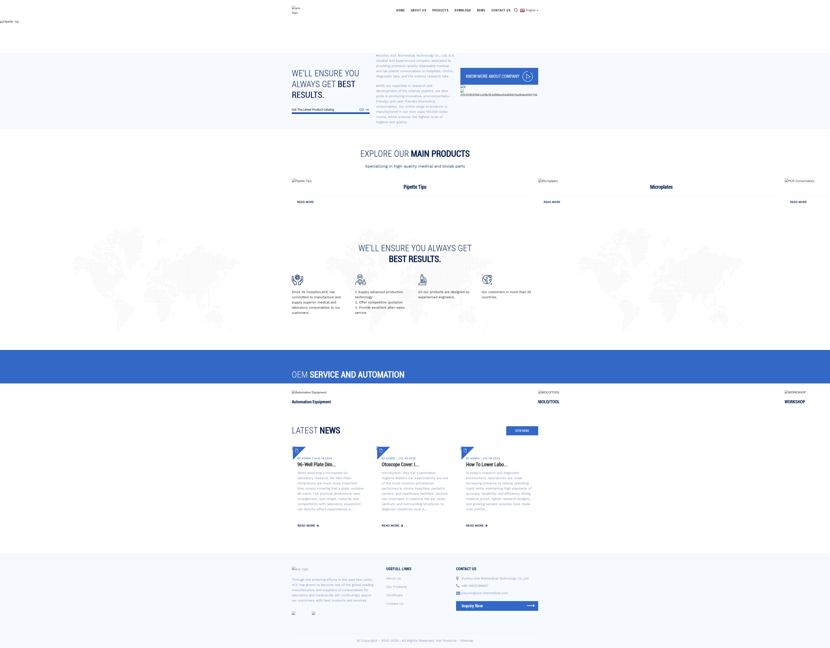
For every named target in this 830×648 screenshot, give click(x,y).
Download (463, 10)
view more (522, 431)
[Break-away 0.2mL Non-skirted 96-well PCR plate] (302, 180)
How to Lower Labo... (487, 465)
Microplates (661, 187)
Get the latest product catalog (328, 110)
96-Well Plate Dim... (316, 465)
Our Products (396, 587)
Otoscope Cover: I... (400, 465)
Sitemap (466, 641)
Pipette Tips (415, 187)
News (481, 10)
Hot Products (446, 641)
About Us (418, 10)
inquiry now (472, 605)
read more (305, 202)
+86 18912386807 (474, 586)
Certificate (394, 595)
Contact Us (501, 10)
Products (440, 10)
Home (400, 10)
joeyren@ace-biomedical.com (484, 593)
